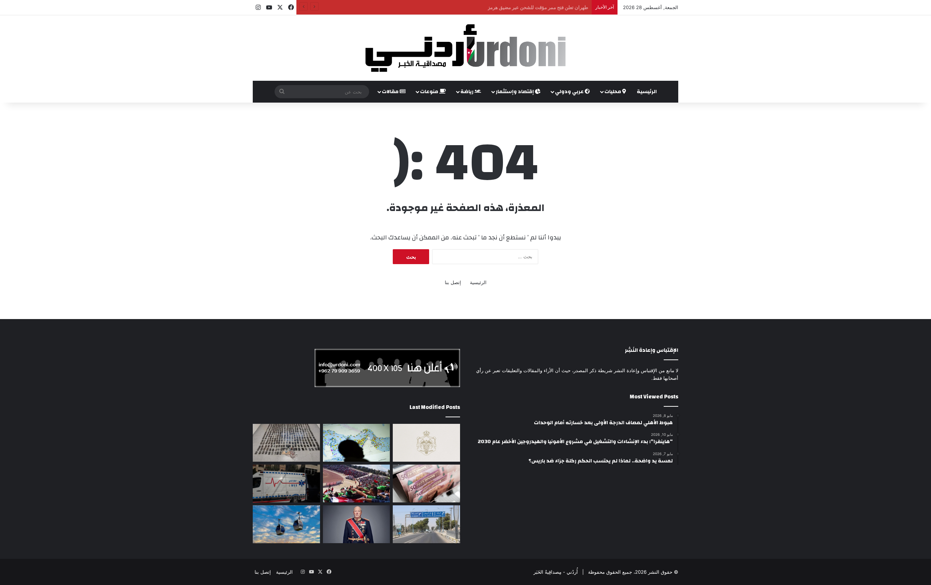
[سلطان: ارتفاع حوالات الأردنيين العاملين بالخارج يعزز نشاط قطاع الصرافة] (426, 483)
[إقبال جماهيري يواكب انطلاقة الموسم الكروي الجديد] (356, 483)
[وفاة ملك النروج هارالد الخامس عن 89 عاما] (356, 524)
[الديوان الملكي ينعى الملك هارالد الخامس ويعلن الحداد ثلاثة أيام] (426, 443)
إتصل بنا (453, 282)
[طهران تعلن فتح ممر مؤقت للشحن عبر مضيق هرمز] (356, 443)
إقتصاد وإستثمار (515, 91)
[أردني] (465, 48)
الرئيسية (647, 91)
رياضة (467, 91)
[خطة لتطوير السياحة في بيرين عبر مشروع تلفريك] (286, 524)
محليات (613, 91)
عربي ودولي (570, 91)
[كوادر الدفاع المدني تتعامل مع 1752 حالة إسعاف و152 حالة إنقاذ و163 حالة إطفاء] (286, 483)
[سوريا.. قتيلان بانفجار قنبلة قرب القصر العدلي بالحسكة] (426, 524)
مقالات (391, 91)
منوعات (429, 91)
